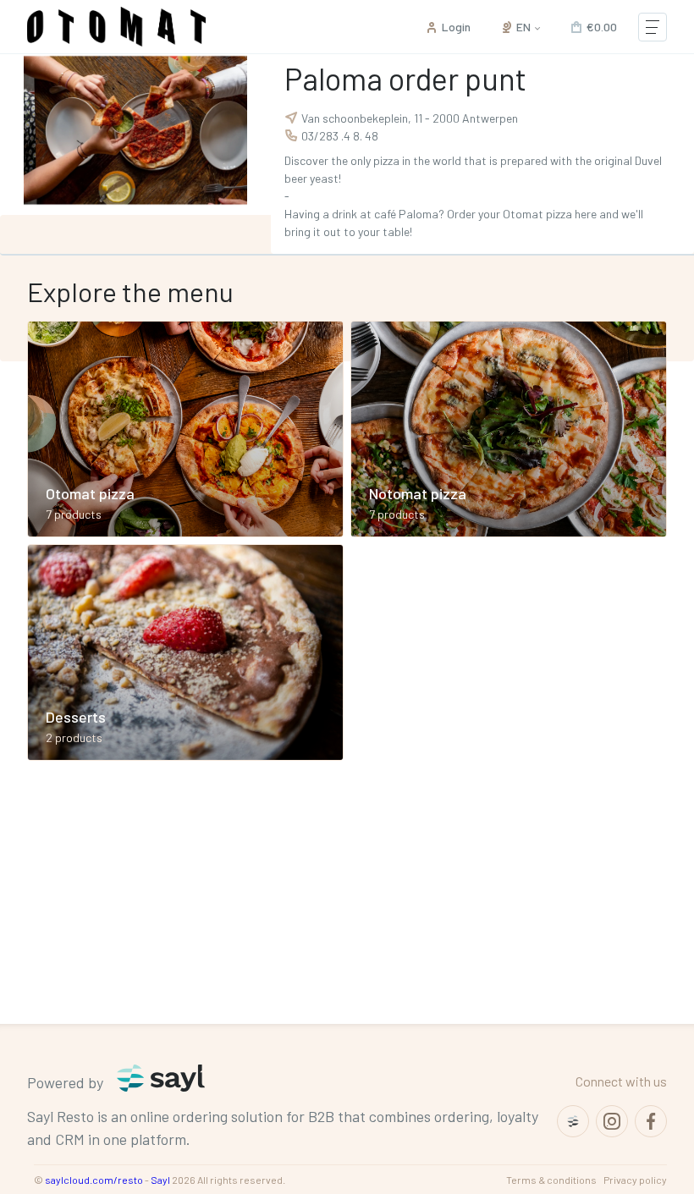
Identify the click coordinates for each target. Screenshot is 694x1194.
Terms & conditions (551, 1180)
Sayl (160, 1180)
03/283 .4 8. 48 (339, 136)
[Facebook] (651, 1121)
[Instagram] (612, 1121)
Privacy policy (635, 1180)
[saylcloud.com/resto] (573, 1121)
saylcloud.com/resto (94, 1180)
